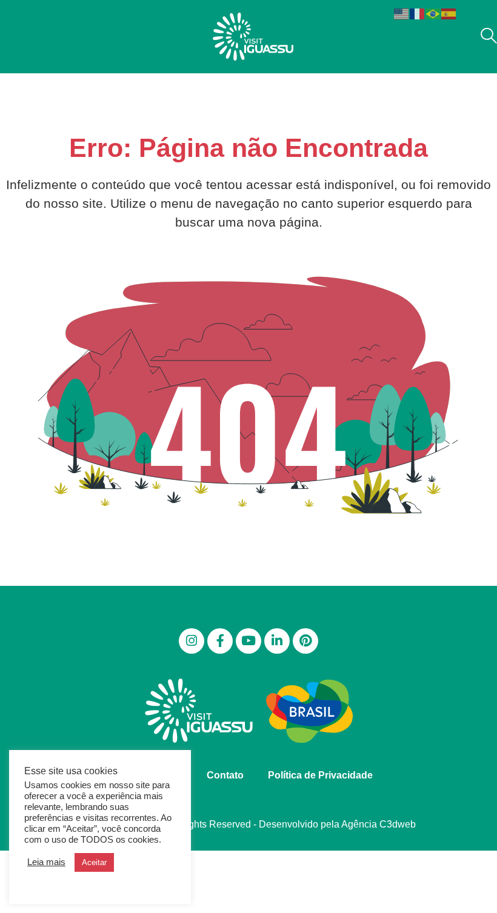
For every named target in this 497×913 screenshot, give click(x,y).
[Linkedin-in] (277, 641)
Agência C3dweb (378, 824)
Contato (225, 775)
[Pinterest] (305, 641)
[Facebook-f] (220, 641)
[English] (402, 13)
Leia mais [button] (46, 862)
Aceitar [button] (94, 862)
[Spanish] (449, 13)
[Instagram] (191, 641)
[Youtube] (248, 641)
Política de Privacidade (320, 775)
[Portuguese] (433, 13)
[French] (417, 13)
